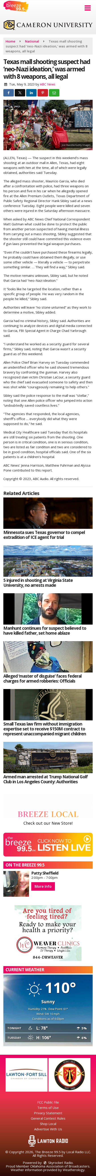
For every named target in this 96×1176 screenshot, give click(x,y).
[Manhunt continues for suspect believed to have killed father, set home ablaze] (48, 609)
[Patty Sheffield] (16, 884)
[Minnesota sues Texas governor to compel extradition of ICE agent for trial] (48, 513)
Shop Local (48, 1123)
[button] (88, 8)
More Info (43, 886)
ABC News (47, 84)
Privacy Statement (48, 1113)
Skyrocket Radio (60, 1162)
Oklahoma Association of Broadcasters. (60, 1166)
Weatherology (74, 1169)
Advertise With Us (48, 1129)
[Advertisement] (48, 25)
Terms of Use (48, 1107)
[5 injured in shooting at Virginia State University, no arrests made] (48, 561)
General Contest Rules (48, 1118)
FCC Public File (48, 1102)
